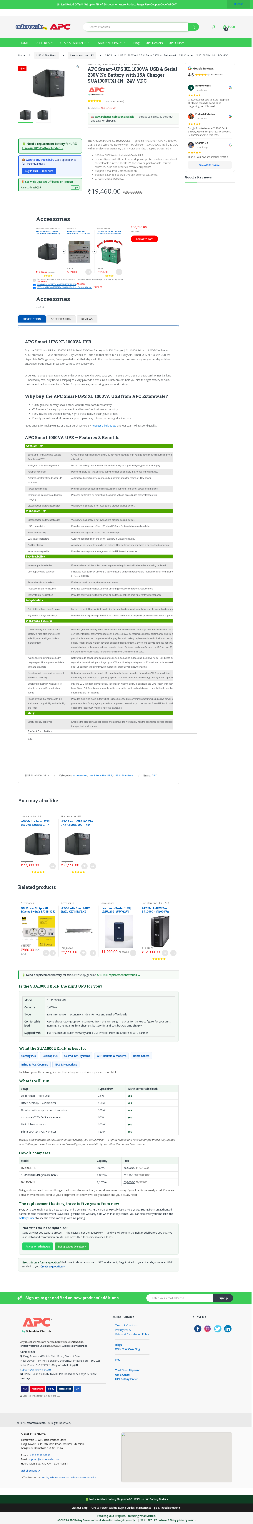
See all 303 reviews (209, 165)
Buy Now (89, 272)
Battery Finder (27, 1218)
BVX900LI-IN (28, 1168)
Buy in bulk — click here (39, 171)
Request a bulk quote (103, 425)
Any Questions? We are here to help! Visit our (52, 1342)
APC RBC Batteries (103, 228)
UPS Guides (176, 43)
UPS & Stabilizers (46, 55)
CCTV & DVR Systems (77, 1056)
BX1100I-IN (28, 1182)
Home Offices (141, 1056)
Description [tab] (32, 319)
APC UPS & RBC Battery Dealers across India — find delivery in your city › (96, 1520)
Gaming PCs (28, 1056)
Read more (52, 866)
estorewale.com (36, 1423)
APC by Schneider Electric (55, 1477)
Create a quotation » (53, 1266)
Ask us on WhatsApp (38, 1246)
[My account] (214, 27)
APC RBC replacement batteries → (118, 975)
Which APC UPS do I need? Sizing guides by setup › (168, 1520)
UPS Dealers (154, 43)
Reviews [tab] (87, 319)
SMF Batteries (71, 228)
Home (21, 55)
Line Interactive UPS (82, 55)
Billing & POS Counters (34, 1064)
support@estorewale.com (35, 1369)
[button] (77, 67)
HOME (24, 43)
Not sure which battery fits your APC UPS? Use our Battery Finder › (128, 1499)
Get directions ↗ (30, 1470)
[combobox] (135, 27)
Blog (136, 43)
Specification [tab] (61, 319)
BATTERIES (42, 43)
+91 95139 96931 (40, 1455)
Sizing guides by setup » (72, 1246)
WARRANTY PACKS (110, 43)
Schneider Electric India (83, 1477)
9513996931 (54, 1345)
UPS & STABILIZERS (73, 43)
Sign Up (223, 1298)
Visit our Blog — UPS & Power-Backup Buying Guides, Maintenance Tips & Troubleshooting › (126, 1507)
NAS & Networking (66, 1064)
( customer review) (113, 101)
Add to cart (84, 866)
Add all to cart (144, 239)
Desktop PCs (50, 1056)
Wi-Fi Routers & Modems (111, 1056)
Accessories (94, 64)
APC (154, 775)
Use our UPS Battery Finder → (42, 148)
